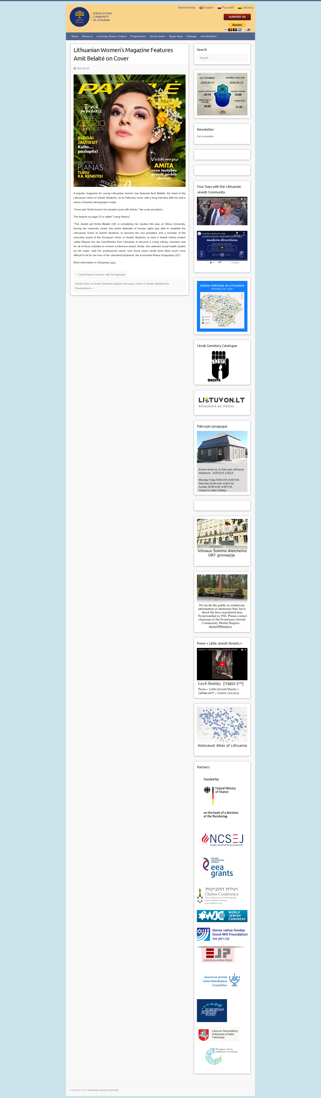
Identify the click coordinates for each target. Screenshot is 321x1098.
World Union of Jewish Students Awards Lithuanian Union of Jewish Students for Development (122, 286)
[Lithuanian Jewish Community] (106, 25)
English (208, 7)
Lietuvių (247, 7)
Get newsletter (205, 136)
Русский (228, 7)
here (113, 262)
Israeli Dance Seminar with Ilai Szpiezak (100, 274)
